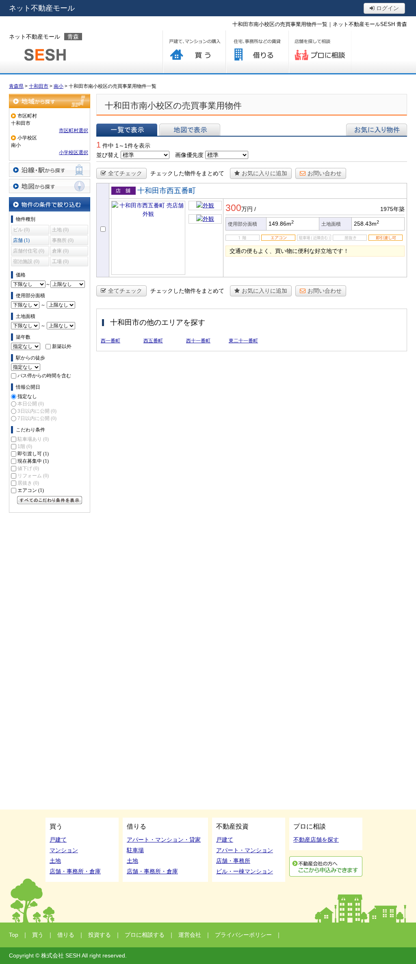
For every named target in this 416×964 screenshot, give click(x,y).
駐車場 (135, 850)
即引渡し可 (33, 454)
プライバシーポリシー (243, 934)
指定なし (27, 396)
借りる (256, 51)
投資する (99, 934)
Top (13, 934)
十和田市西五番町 (166, 191)
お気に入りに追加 (264, 173)
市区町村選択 (73, 130)
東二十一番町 (243, 341)
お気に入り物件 (376, 130)
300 (233, 207)
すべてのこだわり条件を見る (49, 500)
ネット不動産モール (42, 8)
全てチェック (125, 173)
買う (193, 51)
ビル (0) (21, 230)
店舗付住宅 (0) (28, 251)
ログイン (387, 8)
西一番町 (110, 341)
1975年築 (392, 209)
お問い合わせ (325, 173)
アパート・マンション (244, 850)
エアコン (30, 490)
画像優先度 (189, 155)
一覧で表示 (126, 130)
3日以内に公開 (36, 411)
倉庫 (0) (60, 251)
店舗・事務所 (233, 860)
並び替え (107, 155)
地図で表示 (189, 130)
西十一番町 (198, 341)
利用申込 (325, 866)
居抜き (28, 483)
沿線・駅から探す (49, 170)
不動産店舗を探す (316, 839)
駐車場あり (33, 439)
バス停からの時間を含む (44, 376)
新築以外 (62, 346)
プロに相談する (319, 51)
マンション (64, 850)
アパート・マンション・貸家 (164, 839)
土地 (55, 860)
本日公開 (30, 404)
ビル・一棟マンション (244, 871)
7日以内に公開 (36, 418)
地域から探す (49, 101)
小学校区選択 (73, 152)
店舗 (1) (21, 240)
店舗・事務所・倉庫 (75, 871)
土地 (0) (60, 230)
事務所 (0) (63, 240)
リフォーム (33, 476)
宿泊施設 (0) (26, 261)
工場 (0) (60, 261)
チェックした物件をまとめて (187, 173)
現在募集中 (33, 461)
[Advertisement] (49, 639)
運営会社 (189, 934)
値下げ (28, 468)
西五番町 (153, 341)
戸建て (58, 839)
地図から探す (49, 186)
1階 (24, 446)
